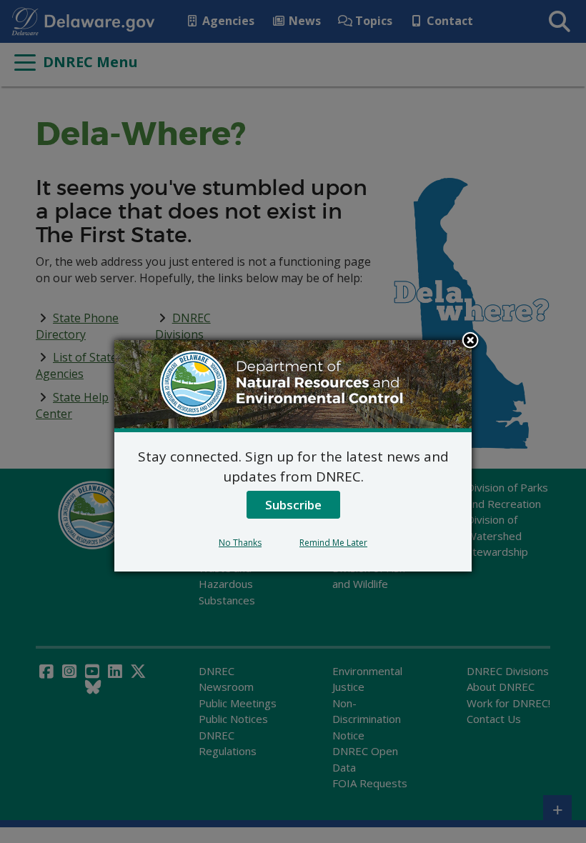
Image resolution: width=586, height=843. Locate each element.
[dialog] (293, 456)
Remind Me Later (333, 543)
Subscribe (293, 505)
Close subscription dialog (470, 341)
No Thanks (240, 543)
